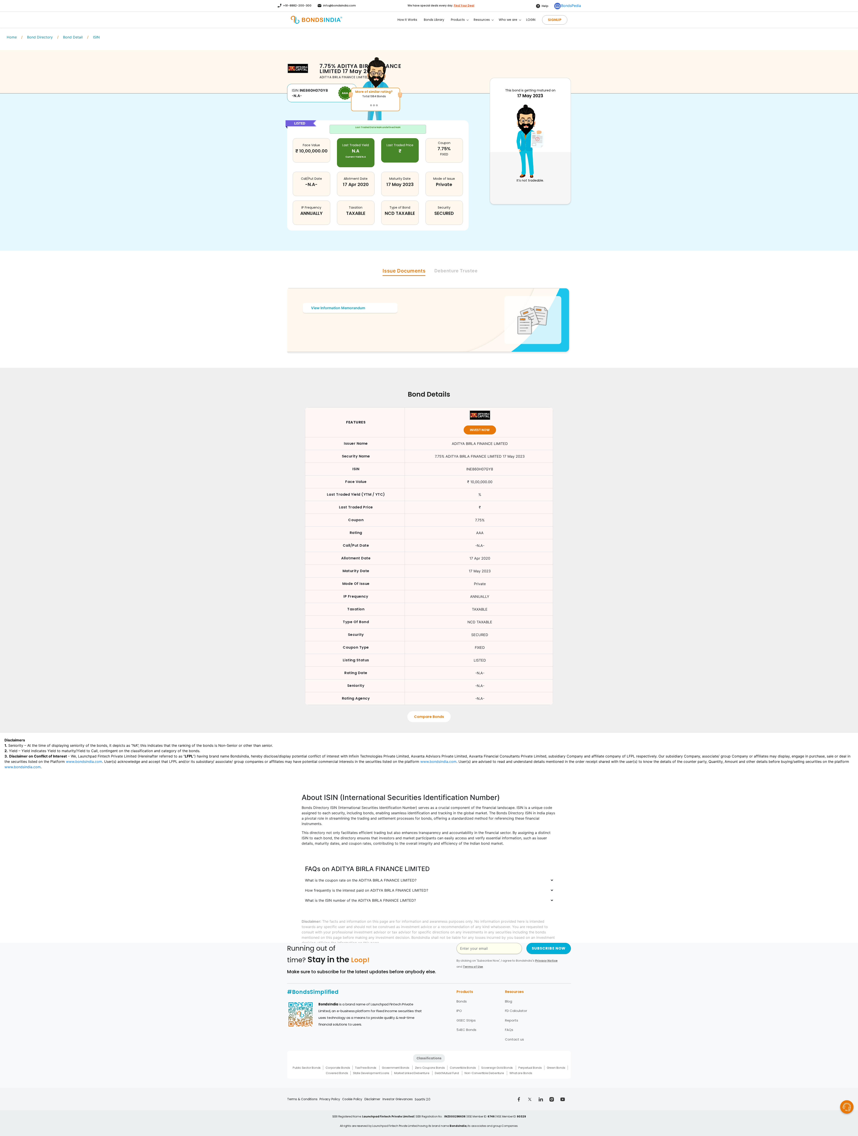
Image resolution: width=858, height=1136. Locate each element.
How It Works (407, 19)
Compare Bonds (429, 716)
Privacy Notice (546, 960)
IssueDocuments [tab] (404, 271)
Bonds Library (434, 19)
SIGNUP (554, 19)
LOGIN (530, 19)
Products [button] (458, 19)
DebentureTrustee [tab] (455, 270)
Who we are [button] (508, 19)
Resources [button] (482, 19)
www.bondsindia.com (84, 761)
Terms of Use (473, 967)
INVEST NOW (480, 430)
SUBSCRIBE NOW (549, 948)
